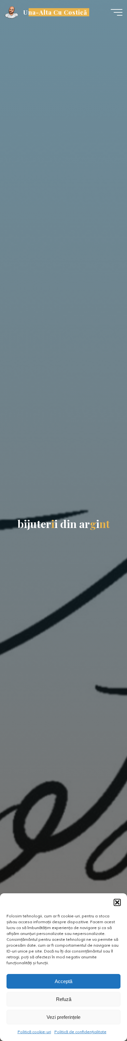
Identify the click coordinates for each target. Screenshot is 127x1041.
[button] (117, 902)
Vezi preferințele (63, 1017)
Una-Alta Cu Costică (55, 12)
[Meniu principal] (116, 12)
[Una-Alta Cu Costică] (12, 12)
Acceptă (63, 981)
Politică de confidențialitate (80, 1031)
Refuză (63, 999)
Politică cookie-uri (34, 1031)
